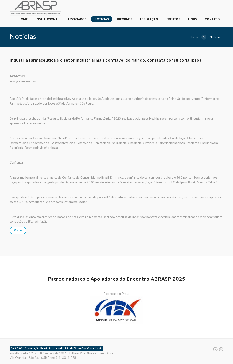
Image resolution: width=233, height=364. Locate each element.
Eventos (173, 19)
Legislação (149, 19)
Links (192, 19)
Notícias (101, 19)
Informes (124, 19)
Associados (76, 19)
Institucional (47, 19)
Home (23, 19)
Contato (212, 19)
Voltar (18, 230)
